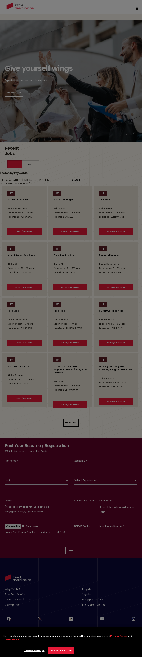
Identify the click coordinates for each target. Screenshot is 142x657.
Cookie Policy (11, 639)
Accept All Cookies (61, 650)
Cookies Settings (34, 650)
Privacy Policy (118, 636)
